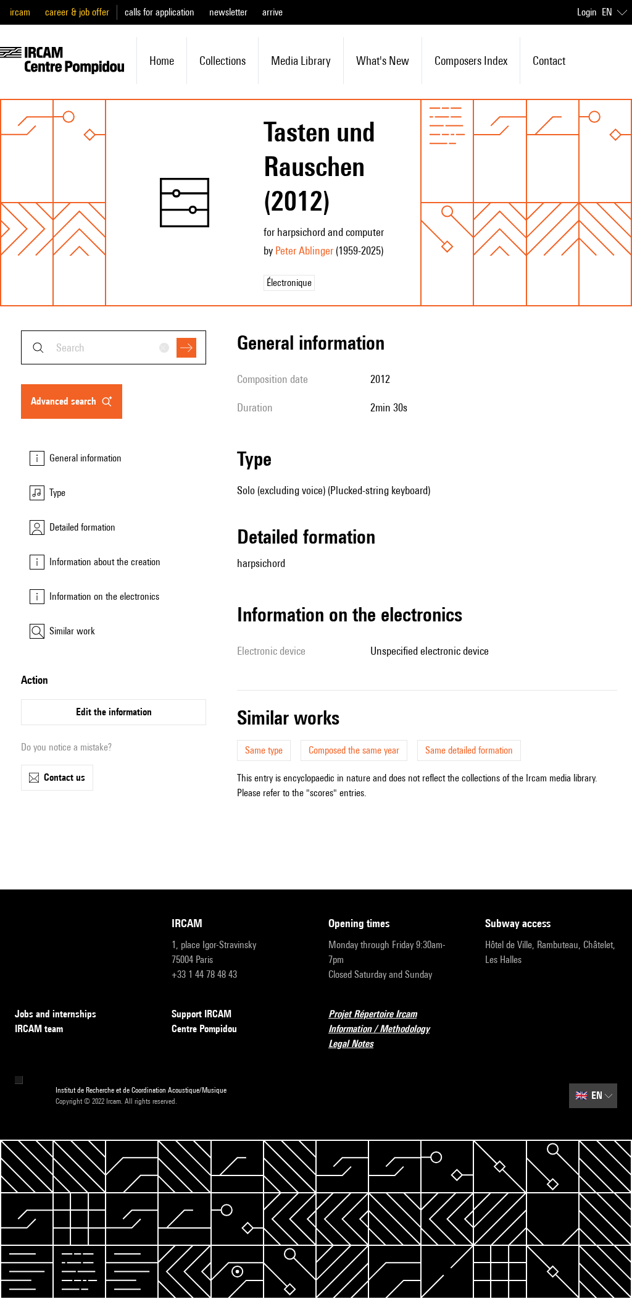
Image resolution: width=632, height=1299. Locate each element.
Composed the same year (354, 750)
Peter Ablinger (304, 250)
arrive (272, 12)
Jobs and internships (55, 1014)
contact (549, 60)
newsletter (228, 12)
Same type (264, 750)
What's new (382, 60)
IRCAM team (39, 1029)
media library (301, 60)
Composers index (470, 60)
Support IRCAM (201, 1014)
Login (587, 12)
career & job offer (77, 12)
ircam (20, 12)
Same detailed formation (469, 750)
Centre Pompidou (204, 1029)
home (161, 60)
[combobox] (113, 347)
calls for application (159, 12)
